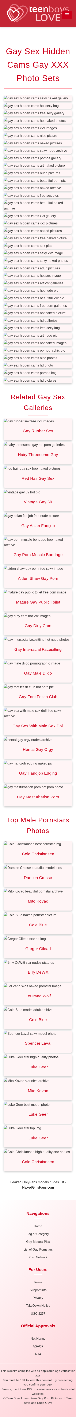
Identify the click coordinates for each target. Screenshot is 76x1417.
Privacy (38, 1298)
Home (38, 1226)
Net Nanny (38, 1338)
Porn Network (38, 1257)
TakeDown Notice (38, 1305)
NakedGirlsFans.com (38, 1187)
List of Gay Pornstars (38, 1249)
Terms (38, 1282)
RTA (38, 1354)
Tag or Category (38, 1234)
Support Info (38, 1290)
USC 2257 (38, 1313)
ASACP (38, 1346)
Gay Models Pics (38, 1241)
